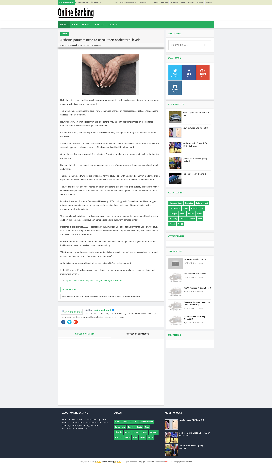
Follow (165, 2)
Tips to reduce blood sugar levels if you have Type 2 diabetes (94, 280)
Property (173, 219)
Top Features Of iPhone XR (195, 174)
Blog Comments (85, 334)
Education (189, 203)
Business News (176, 203)
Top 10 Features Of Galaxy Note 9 (197, 288)
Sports (192, 219)
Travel (172, 224)
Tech (200, 219)
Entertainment (202, 203)
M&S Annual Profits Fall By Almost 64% (194, 318)
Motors (191, 214)
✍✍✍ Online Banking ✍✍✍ (107, 462)
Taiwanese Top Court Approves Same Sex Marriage (197, 303)
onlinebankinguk (102, 310)
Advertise (113, 25)
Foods (185, 208)
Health (64, 34)
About (183, 2)
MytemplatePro (186, 462)
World (180, 224)
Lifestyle (173, 214)
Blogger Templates (146, 462)
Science (183, 219)
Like (156, 2)
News (199, 214)
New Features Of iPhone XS (89, 2)
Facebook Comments (138, 334)
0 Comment (96, 45)
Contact (191, 2)
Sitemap (209, 2)
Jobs (201, 208)
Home (65, 25)
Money (182, 214)
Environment (175, 208)
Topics (86, 25)
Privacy (200, 2)
